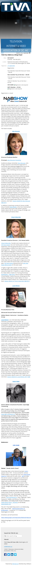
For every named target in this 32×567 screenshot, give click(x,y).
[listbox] (23, 53)
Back (2, 53)
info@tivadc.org (8, 546)
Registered (3, 65)
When (5, 58)
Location (4, 61)
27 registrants (11, 65)
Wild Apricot (15, 564)
